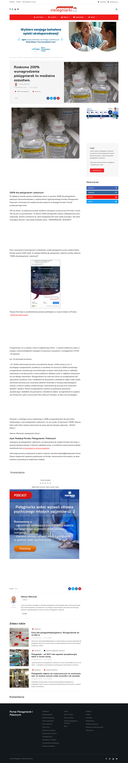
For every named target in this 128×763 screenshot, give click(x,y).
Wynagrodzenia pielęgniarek (50, 743)
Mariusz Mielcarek (24, 84)
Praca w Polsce (68, 714)
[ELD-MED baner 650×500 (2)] (94, 120)
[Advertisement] (45, 174)
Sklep (93, 17)
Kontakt (18, 2)
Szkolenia (80, 17)
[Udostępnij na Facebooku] (47, 98)
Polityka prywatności (92, 724)
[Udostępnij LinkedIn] (54, 98)
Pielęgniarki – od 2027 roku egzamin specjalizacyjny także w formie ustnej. (54, 655)
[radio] (41, 483)
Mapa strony (89, 730)
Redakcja (12, 2)
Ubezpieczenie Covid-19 (49, 733)
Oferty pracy (46, 727)
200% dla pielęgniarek (23, 57)
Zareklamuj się (114, 2)
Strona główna (13, 57)
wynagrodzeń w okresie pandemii (36, 448)
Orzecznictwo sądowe (48, 730)
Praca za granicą (68, 718)
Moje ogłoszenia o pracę (29, 2)
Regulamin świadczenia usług (94, 727)
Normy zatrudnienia (48, 721)
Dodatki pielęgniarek (48, 718)
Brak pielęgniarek (47, 714)
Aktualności (45, 711)
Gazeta (53, 17)
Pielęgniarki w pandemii (49, 740)
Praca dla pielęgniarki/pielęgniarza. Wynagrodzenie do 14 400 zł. (55, 633)
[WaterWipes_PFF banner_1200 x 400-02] (64, 39)
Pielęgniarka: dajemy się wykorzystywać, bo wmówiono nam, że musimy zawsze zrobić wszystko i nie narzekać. (56, 674)
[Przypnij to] (58, 98)
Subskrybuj (103, 2)
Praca (65, 17)
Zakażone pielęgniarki (48, 746)
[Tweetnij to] (51, 98)
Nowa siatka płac (47, 724)
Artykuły (39, 17)
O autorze (24, 599)
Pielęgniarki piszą (47, 737)
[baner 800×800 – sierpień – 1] (44, 524)
